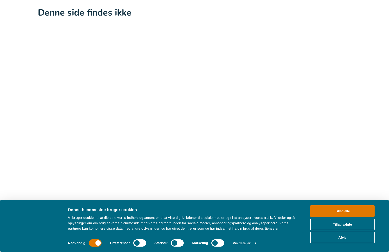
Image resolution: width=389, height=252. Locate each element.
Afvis (342, 237)
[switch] (139, 243)
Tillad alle (342, 211)
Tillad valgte (342, 224)
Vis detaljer (242, 243)
